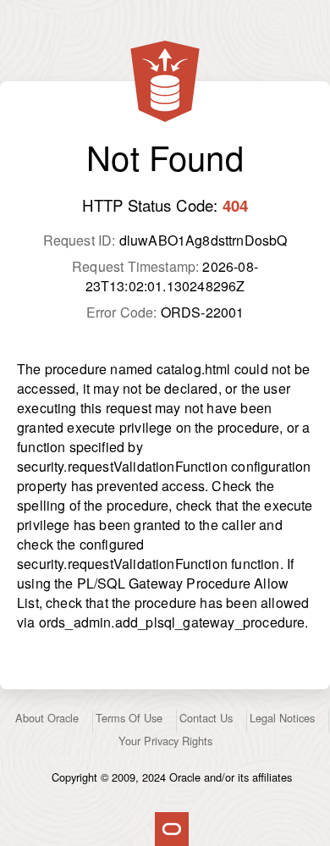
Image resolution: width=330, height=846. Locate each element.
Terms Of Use (129, 718)
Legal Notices (282, 718)
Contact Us (206, 718)
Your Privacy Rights (165, 741)
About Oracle (47, 718)
